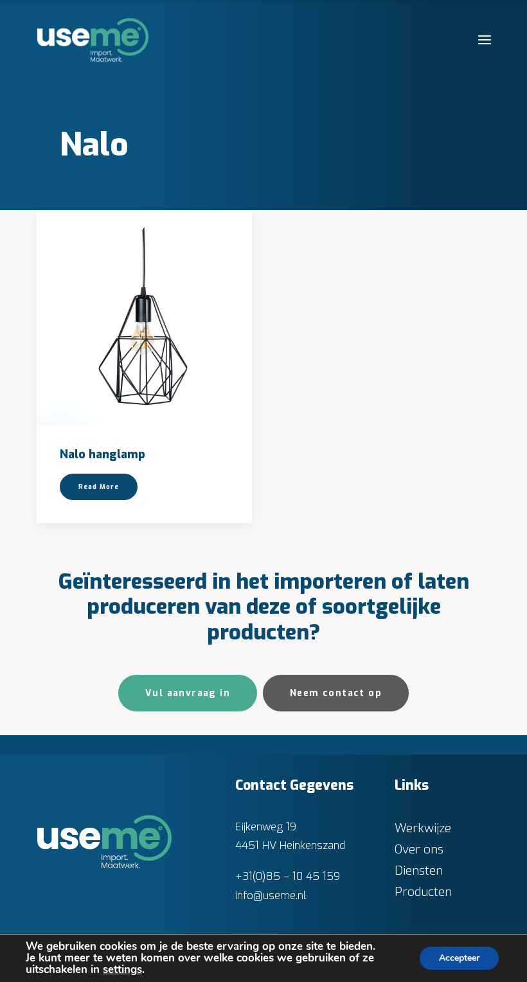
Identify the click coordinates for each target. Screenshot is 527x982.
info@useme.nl (271, 895)
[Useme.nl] (93, 39)
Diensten (419, 870)
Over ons (419, 849)
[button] (484, 40)
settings (122, 970)
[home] (105, 841)
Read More (98, 487)
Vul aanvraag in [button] (187, 693)
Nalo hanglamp (102, 454)
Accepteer (459, 958)
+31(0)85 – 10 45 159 (287, 876)
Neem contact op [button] (336, 693)
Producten (423, 892)
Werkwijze (423, 828)
